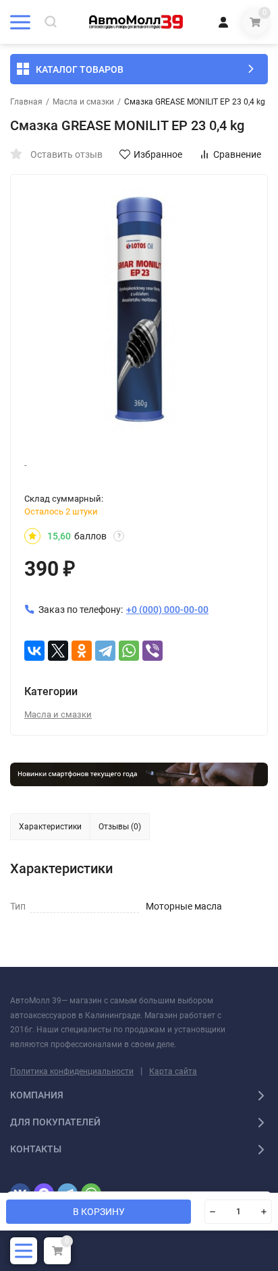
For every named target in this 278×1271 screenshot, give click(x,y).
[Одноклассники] (82, 651)
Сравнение (237, 154)
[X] (58, 651)
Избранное (158, 154)
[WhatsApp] (129, 651)
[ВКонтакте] (34, 651)
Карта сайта (173, 1071)
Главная (26, 102)
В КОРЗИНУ (99, 1211)
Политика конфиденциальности (72, 1071)
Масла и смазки (83, 102)
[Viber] (152, 651)
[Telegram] (105, 651)
